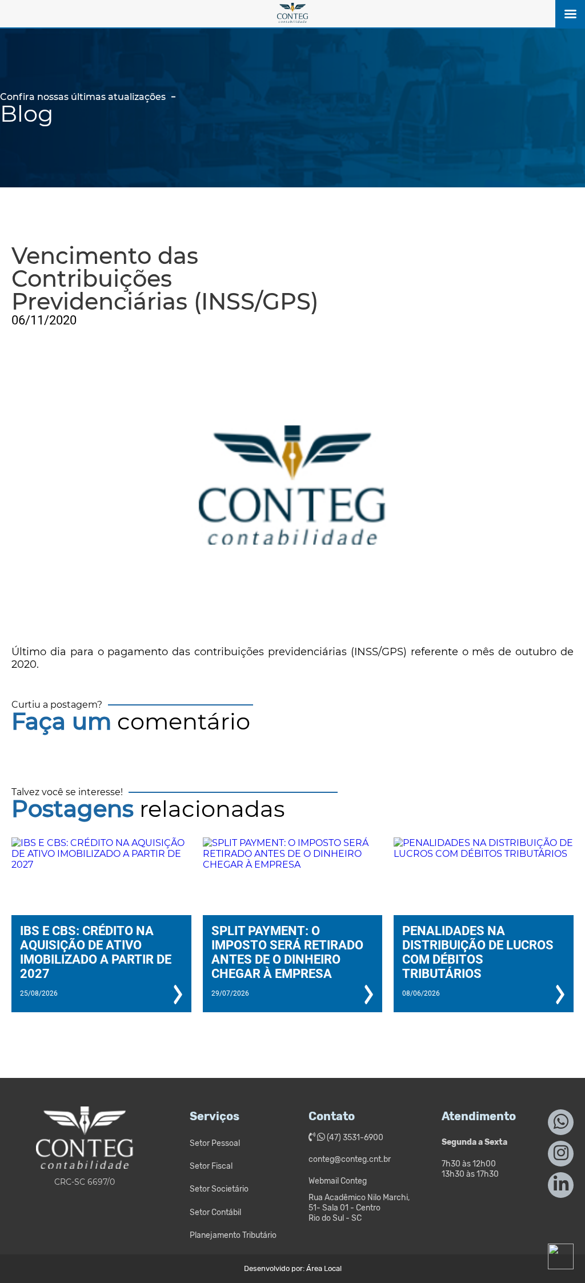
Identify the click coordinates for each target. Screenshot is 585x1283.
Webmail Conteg (337, 1181)
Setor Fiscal (211, 1166)
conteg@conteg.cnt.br (349, 1159)
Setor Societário (219, 1189)
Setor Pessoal (215, 1143)
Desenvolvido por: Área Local (293, 1268)
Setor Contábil (215, 1212)
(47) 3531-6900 (354, 1137)
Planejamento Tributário (233, 1235)
